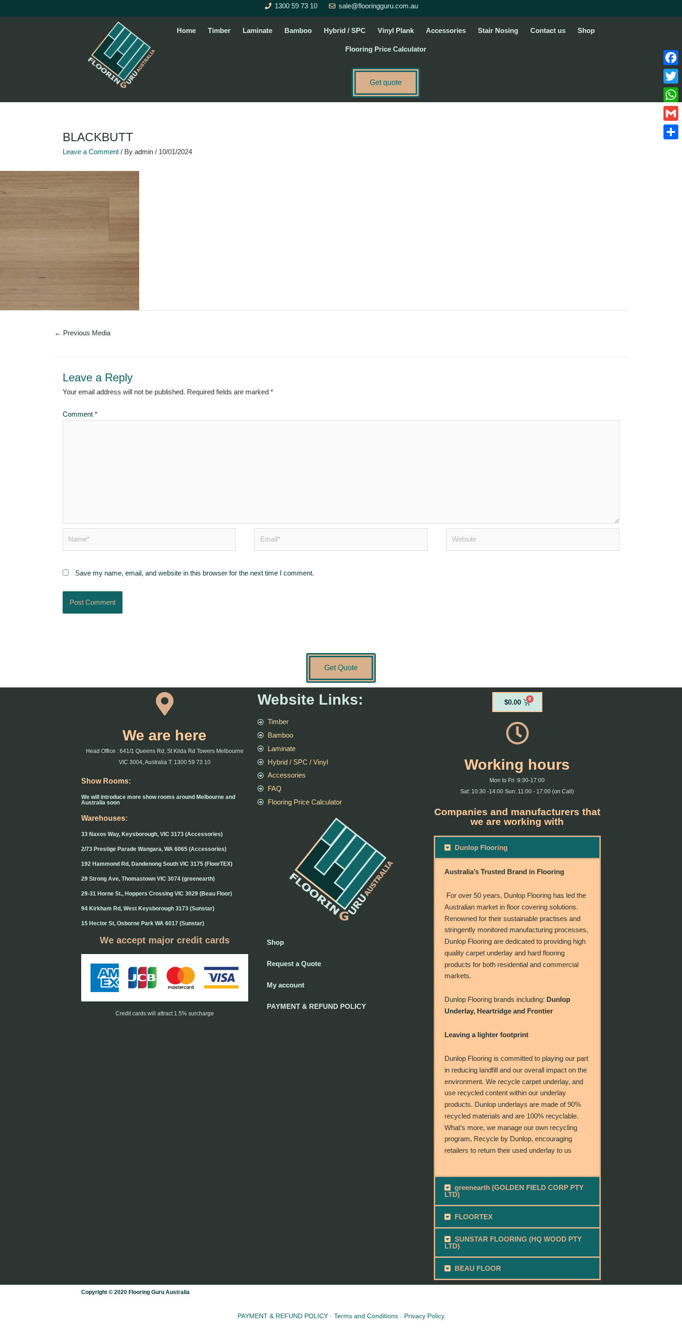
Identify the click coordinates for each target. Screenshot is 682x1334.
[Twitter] (671, 76)
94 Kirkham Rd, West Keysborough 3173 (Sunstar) (147, 908)
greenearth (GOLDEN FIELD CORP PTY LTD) (514, 1191)
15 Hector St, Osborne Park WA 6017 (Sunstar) (142, 923)
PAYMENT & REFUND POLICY (316, 1006)
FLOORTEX (474, 1217)
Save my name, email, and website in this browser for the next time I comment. (194, 573)
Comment (80, 414)
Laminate (257, 30)
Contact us (548, 30)
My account (285, 985)
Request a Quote (294, 964)
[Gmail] (671, 113)
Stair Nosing (498, 30)
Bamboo (298, 30)
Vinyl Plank (396, 30)
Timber (219, 30)
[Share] (671, 132)
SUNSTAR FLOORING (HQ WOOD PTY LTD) (513, 1242)
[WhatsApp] (671, 94)
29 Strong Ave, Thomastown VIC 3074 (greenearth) (148, 879)
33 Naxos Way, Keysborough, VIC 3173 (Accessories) (152, 834)
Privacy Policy (424, 1316)
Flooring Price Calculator (385, 49)
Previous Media (82, 333)
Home (186, 30)
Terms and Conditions (366, 1316)
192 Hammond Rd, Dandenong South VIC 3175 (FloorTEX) (156, 864)
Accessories (446, 30)
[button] (517, 847)
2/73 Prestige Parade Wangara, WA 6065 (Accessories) (153, 849)
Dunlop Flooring (481, 847)
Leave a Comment (91, 152)
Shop (586, 30)
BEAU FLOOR (478, 1268)
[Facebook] (671, 57)
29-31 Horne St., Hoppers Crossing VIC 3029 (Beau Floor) (156, 893)
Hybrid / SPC (345, 30)
